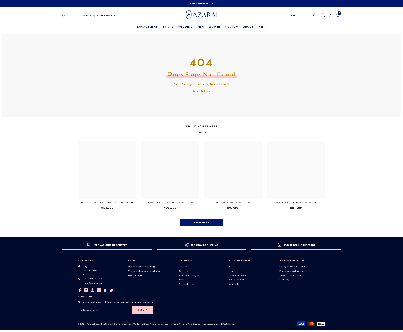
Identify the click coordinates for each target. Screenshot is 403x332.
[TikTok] (99, 290)
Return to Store (201, 91)
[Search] (303, 15)
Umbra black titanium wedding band (296, 202)
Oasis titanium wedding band (232, 202)
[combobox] (300, 15)
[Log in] (323, 15)
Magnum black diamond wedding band (170, 202)
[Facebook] (80, 290)
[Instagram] (86, 290)
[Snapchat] (105, 290)
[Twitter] (111, 290)
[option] (201, 3)
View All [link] (201, 132)
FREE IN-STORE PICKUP (201, 3)
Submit (142, 310)
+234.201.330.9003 (93, 278)
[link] (107, 245)
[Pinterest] (92, 290)
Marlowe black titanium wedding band (107, 202)
